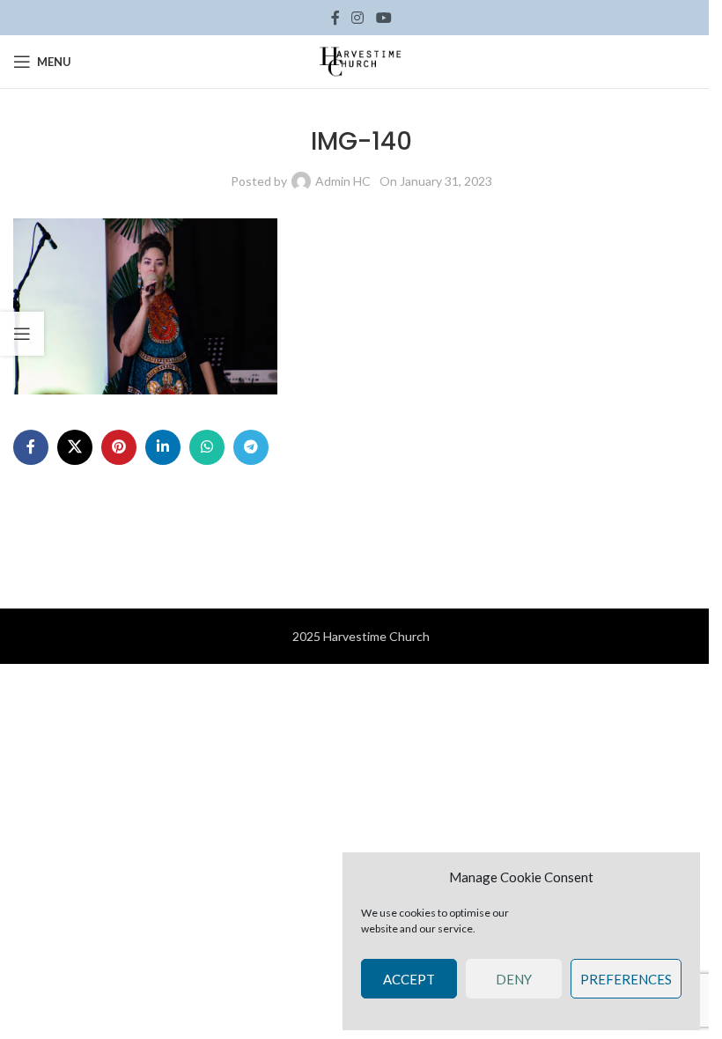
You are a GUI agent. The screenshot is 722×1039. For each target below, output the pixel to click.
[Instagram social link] (358, 17)
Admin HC (343, 180)
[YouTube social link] (383, 17)
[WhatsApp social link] (207, 447)
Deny (514, 979)
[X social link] (74, 447)
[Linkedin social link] (162, 447)
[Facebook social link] (335, 17)
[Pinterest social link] (118, 447)
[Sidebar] (22, 334)
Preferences (626, 979)
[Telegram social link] (251, 447)
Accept (409, 979)
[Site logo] (361, 60)
